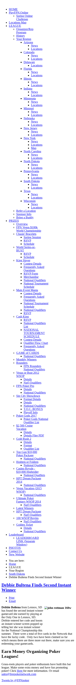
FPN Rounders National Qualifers (34, 368)
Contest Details (32, 263)
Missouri (29, 108)
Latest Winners (25, 508)
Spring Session (32, 237)
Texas (27, 191)
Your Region (23, 39)
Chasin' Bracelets (26, 233)
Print (11, 597)
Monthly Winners (26, 359)
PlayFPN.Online (18, 12)
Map (33, 148)
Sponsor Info (23, 214)
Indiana (28, 88)
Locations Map (17, 22)
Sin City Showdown (28, 395)
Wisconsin (30, 200)
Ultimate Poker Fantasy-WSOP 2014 (28, 500)
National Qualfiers (34, 475)
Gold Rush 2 (23, 438)
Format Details (32, 399)
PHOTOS (15, 547)
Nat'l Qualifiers (32, 382)
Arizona (28, 42)
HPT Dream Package (28, 511)
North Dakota (32, 161)
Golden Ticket (24, 524)
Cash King (22, 316)
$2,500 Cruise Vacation (24, 427)
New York (30, 138)
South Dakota (32, 181)
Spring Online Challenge (24, 17)
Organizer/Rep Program (24, 31)
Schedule (29, 243)
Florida (28, 68)
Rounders (21, 362)
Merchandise (31, 276)
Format (28, 445)
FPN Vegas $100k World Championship (28, 229)
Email (12, 601)
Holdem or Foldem (27, 461)
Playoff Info (31, 412)
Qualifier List (31, 448)
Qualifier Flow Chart (36, 343)
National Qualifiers (35, 280)
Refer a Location (26, 210)
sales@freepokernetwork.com (18, 674)
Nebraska (29, 118)
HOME (13, 9)
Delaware (29, 62)
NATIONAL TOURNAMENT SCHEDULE (34, 333)
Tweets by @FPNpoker (15, 680)
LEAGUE (15, 25)
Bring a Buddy (25, 217)
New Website (17, 554)
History (20, 35)
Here (20, 670)
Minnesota (30, 98)
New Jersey (30, 128)
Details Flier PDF (34, 435)
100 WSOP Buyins (27, 518)
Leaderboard (16, 534)
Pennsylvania (31, 171)
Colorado (29, 52)
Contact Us (15, 551)
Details (28, 379)
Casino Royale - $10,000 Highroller (27, 470)
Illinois (28, 78)
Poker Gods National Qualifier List (36, 420)
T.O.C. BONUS (33, 409)
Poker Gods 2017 (26, 415)
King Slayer (23, 260)
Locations (36, 48)
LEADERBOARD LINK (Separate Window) (27, 541)
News (34, 45)
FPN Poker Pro (25, 385)
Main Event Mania (27, 290)
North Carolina (32, 151)
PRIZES (14, 220)
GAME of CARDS (27, 352)
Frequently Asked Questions (34, 268)
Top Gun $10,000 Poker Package (26, 453)
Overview (22, 224)
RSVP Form (31, 273)
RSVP (27, 240)
